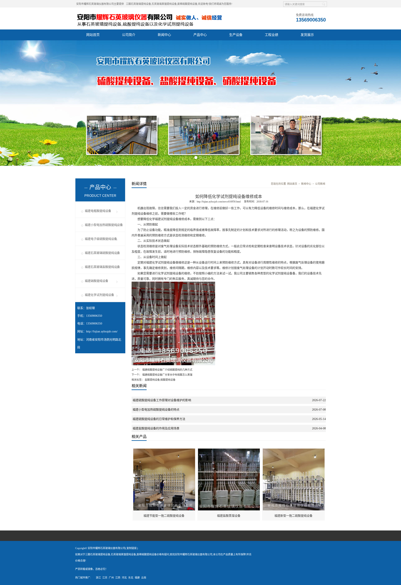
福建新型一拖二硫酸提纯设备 (293, 515)
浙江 (98, 577)
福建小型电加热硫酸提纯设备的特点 (156, 409)
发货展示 (307, 35)
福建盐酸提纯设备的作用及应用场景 (156, 428)
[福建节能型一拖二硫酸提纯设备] (164, 450)
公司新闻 (320, 183)
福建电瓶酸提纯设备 (98, 210)
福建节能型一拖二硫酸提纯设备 (163, 515)
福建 (137, 577)
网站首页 (93, 35)
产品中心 (200, 35)
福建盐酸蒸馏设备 (228, 515)
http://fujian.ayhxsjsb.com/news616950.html (219, 201)
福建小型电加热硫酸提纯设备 (104, 224)
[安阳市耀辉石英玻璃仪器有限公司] (158, 12)
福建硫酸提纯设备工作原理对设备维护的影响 (162, 400)
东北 (130, 577)
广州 (111, 577)
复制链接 (132, 548)
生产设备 (235, 35)
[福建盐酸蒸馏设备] (229, 450)
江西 (117, 577)
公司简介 (128, 35)
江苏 (104, 577)
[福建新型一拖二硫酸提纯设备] (293, 450)
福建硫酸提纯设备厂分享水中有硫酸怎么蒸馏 (167, 374)
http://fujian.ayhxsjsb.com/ (102, 331)
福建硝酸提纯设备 (96, 280)
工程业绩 (271, 35)
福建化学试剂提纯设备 (99, 294)
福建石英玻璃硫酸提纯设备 (102, 252)
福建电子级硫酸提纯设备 (101, 238)
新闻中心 (164, 35)
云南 (143, 577)
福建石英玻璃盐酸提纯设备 (102, 266)
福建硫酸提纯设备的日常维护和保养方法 (159, 419)
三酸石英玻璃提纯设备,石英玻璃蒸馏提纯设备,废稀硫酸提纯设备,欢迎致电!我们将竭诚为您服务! (179, 4)
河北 (124, 577)
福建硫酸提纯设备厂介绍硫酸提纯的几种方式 (167, 369)
